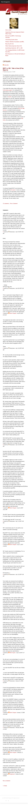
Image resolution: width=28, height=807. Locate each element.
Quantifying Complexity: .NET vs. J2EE (14, 48)
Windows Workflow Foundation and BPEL (14, 41)
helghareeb (12, 774)
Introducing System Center (11, 39)
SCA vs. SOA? (8, 30)
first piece (13, 190)
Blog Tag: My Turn (9, 43)
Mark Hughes (13, 652)
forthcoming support (8, 90)
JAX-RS (9, 96)
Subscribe (6, 65)
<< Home (5, 785)
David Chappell (13, 313)
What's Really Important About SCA (13, 46)
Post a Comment (14, 203)
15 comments (6, 203)
